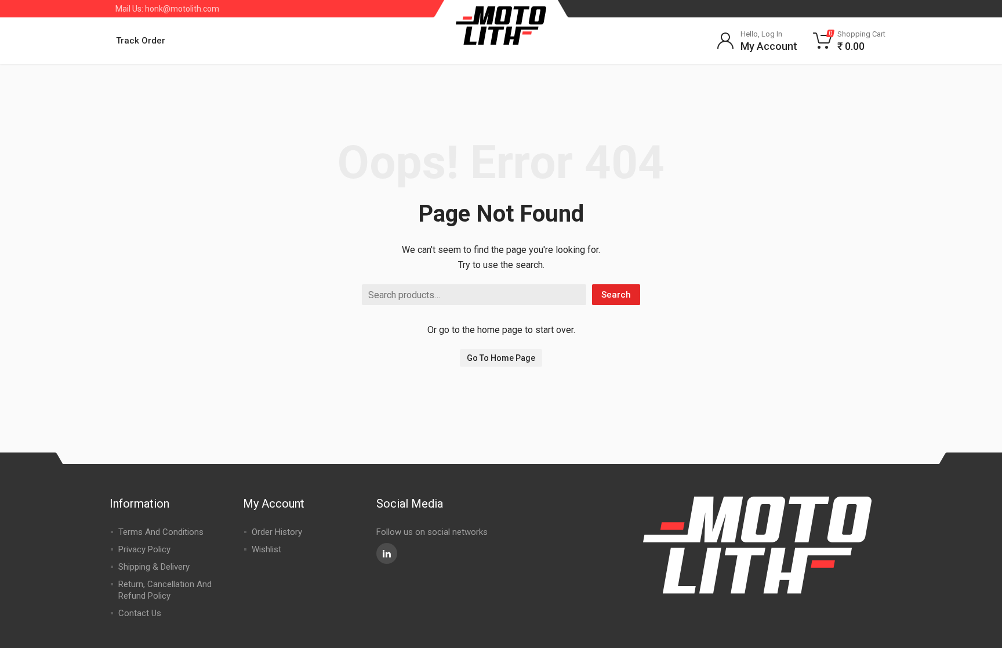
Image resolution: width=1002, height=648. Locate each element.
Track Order (140, 40)
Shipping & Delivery (154, 567)
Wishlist (266, 549)
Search (616, 294)
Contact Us (139, 613)
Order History (277, 532)
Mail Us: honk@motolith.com (167, 8)
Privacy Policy (144, 549)
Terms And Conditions (161, 532)
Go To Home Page (501, 358)
